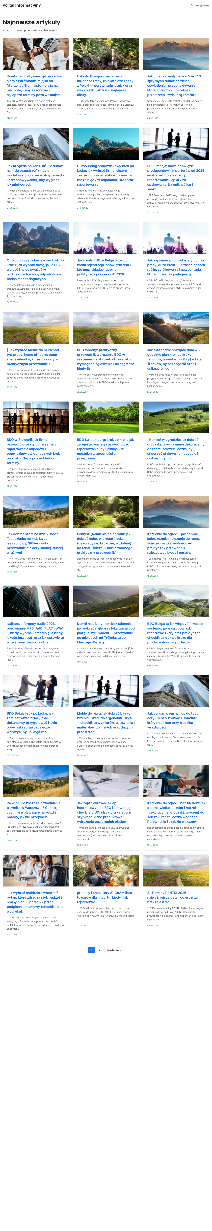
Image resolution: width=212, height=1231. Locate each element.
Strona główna (200, 5)
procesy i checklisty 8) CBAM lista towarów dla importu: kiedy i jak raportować (104, 897)
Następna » (114, 950)
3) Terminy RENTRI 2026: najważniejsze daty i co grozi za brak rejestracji (172, 897)
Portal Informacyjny (22, 5)
